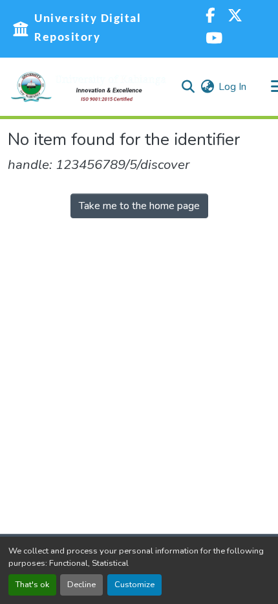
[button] (88, 87)
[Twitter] (235, 17)
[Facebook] (210, 17)
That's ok (32, 584)
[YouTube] (214, 39)
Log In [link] (232, 87)
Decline (81, 584)
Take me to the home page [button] (139, 206)
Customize (134, 584)
